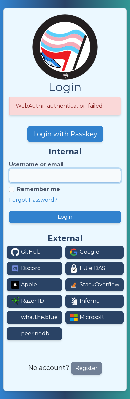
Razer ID (32, 301)
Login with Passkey (65, 134)
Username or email (36, 164)
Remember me (38, 189)
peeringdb (35, 333)
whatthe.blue (39, 317)
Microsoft (92, 317)
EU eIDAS (92, 268)
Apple (29, 284)
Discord (31, 268)
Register (86, 368)
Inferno (90, 301)
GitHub (31, 252)
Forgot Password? (33, 200)
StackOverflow (99, 284)
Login (65, 217)
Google (89, 252)
